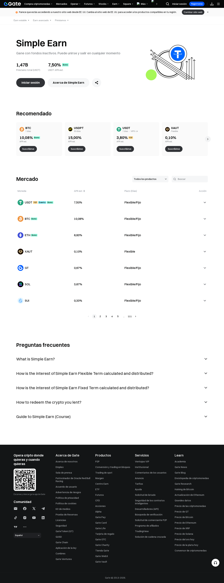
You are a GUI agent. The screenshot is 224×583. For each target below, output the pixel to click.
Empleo (60, 467)
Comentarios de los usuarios (150, 472)
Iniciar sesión (179, 3)
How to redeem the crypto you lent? (48, 402)
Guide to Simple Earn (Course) (43, 416)
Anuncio (139, 478)
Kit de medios (63, 509)
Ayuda (138, 489)
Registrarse (197, 4)
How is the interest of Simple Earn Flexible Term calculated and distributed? (84, 373)
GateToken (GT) (64, 531)
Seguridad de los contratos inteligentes (150, 502)
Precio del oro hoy (184, 539)
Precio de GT (182, 511)
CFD (97, 500)
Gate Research (183, 483)
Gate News (181, 467)
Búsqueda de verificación (148, 514)
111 (130, 316)
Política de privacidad (67, 497)
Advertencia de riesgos (68, 492)
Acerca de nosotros (67, 461)
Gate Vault (101, 561)
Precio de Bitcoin (184, 517)
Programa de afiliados (147, 525)
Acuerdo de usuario (66, 486)
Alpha (98, 511)
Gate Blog (180, 472)
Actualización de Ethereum (189, 494)
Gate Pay (100, 517)
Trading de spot (103, 472)
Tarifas (139, 483)
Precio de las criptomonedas (190, 506)
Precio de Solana (184, 533)
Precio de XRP (182, 528)
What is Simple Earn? (35, 358)
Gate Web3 (101, 556)
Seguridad (61, 525)
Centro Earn (101, 483)
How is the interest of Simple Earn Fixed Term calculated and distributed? (82, 387)
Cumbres (60, 553)
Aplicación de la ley (66, 548)
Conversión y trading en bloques (112, 467)
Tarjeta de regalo (104, 533)
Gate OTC (100, 539)
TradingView (142, 531)
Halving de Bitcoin (184, 489)
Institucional (142, 467)
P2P (97, 461)
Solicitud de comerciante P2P (151, 520)
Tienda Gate (102, 550)
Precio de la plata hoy (186, 545)
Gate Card (101, 522)
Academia (180, 461)
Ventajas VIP (142, 461)
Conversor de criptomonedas (191, 550)
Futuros (99, 494)
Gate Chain (62, 542)
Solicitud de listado (145, 494)
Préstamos (60, 20)
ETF (97, 489)
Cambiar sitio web (193, 12)
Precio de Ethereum (185, 522)
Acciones (100, 506)
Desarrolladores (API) (147, 509)
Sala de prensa (64, 472)
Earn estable (20, 20)
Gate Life (100, 528)
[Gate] (12, 4)
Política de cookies (66, 503)
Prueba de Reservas (67, 514)
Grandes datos (183, 500)
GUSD (59, 536)
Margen (99, 478)
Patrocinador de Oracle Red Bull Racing (73, 480)
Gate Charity (102, 545)
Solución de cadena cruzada (150, 536)
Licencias (61, 520)
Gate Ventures (64, 559)
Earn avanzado (41, 20)
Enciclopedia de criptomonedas (192, 478)
